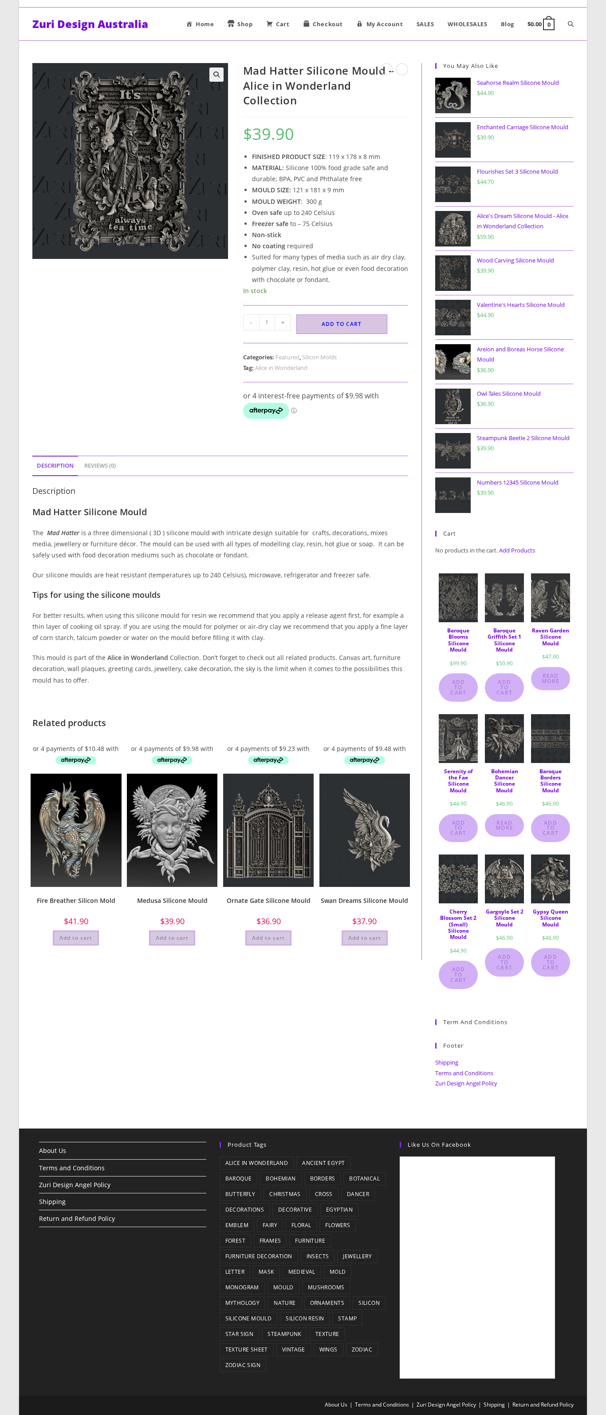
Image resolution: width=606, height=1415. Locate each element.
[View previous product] (386, 69)
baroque (238, 1178)
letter (234, 1272)
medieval (301, 1272)
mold (338, 1272)
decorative (295, 1209)
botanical (364, 1178)
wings (328, 1349)
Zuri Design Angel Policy (466, 1083)
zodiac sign (242, 1365)
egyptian (339, 1209)
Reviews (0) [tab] (100, 465)
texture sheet (246, 1349)
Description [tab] (55, 465)
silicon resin (305, 1318)
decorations (244, 1209)
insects (318, 1256)
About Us (52, 1150)
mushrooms (326, 1287)
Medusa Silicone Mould (172, 900)
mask (266, 1272)
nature (284, 1303)
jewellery (357, 1256)
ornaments (327, 1303)
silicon (369, 1303)
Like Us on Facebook (439, 1145)
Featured (287, 357)
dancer (358, 1194)
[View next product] (402, 69)
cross (324, 1194)
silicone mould (248, 1318)
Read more (550, 678)
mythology (242, 1303)
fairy (270, 1225)
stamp (347, 1318)
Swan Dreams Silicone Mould (364, 900)
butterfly (240, 1194)
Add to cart (342, 324)
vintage (293, 1349)
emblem (236, 1225)
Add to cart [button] (75, 938)
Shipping (446, 1062)
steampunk (284, 1334)
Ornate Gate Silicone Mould (269, 900)
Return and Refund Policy (77, 1218)
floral (301, 1225)
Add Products (517, 550)
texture (327, 1334)
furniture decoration (258, 1256)
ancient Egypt (323, 1163)
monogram (242, 1287)
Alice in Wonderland (281, 368)
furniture (310, 1240)
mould (283, 1287)
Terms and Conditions (464, 1073)
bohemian (280, 1178)
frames (270, 1240)
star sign (239, 1334)
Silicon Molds (319, 357)
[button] (216, 75)
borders (322, 1178)
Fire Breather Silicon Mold (76, 900)
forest (235, 1240)
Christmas (285, 1194)
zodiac (362, 1349)
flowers (337, 1225)
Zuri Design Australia (90, 23)
